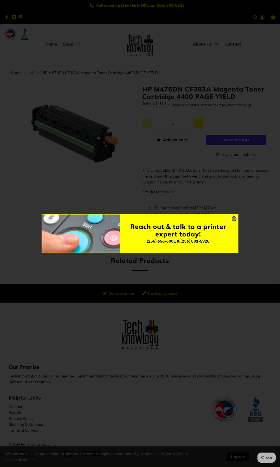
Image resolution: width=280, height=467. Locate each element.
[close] (234, 219)
